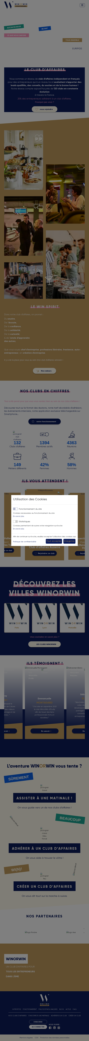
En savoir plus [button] (18, 516)
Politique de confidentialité (24, 542)
